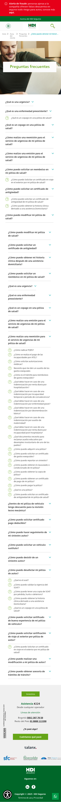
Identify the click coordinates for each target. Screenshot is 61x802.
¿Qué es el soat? (21, 580)
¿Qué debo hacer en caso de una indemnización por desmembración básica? (30, 410)
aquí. (11, 12)
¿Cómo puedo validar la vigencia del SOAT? (31, 586)
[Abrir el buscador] (53, 26)
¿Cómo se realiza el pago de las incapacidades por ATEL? (28, 356)
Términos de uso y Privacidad (30, 797)
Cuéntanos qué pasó (30, 736)
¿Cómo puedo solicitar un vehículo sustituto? (27, 546)
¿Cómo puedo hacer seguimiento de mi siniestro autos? (27, 534)
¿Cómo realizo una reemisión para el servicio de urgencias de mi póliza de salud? (25, 141)
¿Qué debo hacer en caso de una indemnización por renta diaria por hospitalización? (30, 384)
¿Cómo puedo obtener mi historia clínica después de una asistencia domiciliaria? (26, 261)
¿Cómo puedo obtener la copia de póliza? (30, 473)
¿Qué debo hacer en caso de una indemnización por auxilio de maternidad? (29, 420)
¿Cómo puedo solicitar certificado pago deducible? (26, 521)
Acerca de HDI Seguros (30, 18)
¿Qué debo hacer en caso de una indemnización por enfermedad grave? (32, 402)
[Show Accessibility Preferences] (7, 794)
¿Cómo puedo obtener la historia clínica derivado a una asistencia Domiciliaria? (30, 207)
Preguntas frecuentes (23, 35)
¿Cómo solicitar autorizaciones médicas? (28, 362)
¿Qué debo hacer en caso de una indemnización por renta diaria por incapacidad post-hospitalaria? (30, 429)
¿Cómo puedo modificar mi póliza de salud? (25, 216)
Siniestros (30, 694)
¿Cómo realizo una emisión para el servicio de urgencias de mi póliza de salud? (25, 157)
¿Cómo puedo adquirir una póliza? (30, 449)
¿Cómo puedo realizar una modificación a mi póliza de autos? (27, 660)
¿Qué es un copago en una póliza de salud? (31, 117)
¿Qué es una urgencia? (17, 101)
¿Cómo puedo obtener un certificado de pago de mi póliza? (31, 480)
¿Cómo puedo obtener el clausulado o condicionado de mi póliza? (32, 466)
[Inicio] (31, 26)
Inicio (4, 34)
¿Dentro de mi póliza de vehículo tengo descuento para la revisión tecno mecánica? (26, 507)
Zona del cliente (12, 36)
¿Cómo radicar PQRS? (24, 349)
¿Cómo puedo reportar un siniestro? (31, 460)
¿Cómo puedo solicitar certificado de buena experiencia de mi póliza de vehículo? (26, 620)
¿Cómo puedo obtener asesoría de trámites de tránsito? (26, 673)
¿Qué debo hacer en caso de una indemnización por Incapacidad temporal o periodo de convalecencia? (32, 394)
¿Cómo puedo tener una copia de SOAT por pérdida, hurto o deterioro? (32, 593)
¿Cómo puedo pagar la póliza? (28, 485)
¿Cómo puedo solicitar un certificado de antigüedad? (26, 190)
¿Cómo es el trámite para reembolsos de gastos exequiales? (31, 376)
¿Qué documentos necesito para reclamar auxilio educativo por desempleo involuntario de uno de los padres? (31, 440)
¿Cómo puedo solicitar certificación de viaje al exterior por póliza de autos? (27, 636)
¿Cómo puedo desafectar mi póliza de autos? (27, 571)
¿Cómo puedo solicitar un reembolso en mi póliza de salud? (27, 171)
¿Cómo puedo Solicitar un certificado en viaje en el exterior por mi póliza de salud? (32, 181)
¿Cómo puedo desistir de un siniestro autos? (23, 559)
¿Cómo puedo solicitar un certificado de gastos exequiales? (31, 455)
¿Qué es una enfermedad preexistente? (26, 111)
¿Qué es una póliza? (23, 489)
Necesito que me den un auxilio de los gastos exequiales (31, 369)
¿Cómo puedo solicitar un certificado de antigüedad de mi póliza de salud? (30, 200)
